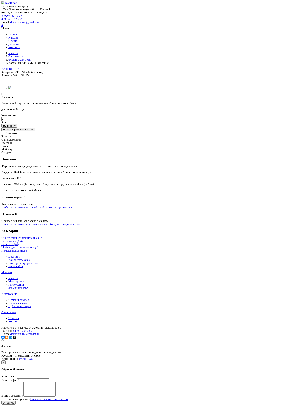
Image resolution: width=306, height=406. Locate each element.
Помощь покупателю (14, 250)
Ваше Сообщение (12, 395)
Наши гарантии (17, 303)
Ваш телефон (10, 380)
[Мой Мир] (10, 337)
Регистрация (16, 284)
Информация (9, 293)
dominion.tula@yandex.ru (24, 22)
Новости (13, 318)
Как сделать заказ (19, 259)
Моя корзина (16, 281)
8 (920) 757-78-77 (23, 330)
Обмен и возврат (18, 299)
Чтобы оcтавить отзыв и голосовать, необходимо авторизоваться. (40, 224)
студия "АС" (26, 358)
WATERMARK (10, 68)
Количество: (8, 115)
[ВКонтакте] (3, 337)
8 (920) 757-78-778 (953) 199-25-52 (11, 17)
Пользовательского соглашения (49, 399)
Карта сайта (15, 266)
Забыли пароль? (18, 287)
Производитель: (18, 190)
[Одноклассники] (6, 337)
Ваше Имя (8, 376)
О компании (8, 312)
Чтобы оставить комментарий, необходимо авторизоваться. (37, 207)
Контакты (14, 321)
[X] (14, 337)
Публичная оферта (19, 306)
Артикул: (7, 75)
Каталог (13, 278)
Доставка (14, 256)
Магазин (6, 272)
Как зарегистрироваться (23, 263)
